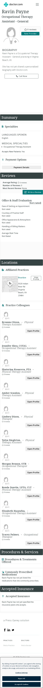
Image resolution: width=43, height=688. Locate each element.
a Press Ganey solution (16, 620)
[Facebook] (4, 630)
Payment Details (21, 167)
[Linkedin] (8, 630)
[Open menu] (37, 4)
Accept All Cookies (21, 684)
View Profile (36, 278)
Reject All (21, 678)
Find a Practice (9, 645)
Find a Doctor (26, 645)
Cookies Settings (21, 673)
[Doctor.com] (13, 4)
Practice (22, 277)
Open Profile (33, 331)
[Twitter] (12, 630)
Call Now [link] (23, 76)
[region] (21, 672)
